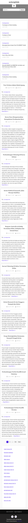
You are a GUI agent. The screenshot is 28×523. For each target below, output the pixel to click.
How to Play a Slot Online (7, 55)
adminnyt (19, 87)
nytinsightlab (14, 2)
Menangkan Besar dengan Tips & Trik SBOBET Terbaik (14, 45)
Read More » (5, 111)
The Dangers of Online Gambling (9, 25)
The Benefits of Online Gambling (9, 76)
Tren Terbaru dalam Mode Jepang (14, 85)
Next (19, 441)
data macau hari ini (8, 462)
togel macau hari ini (9, 469)
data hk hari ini (9, 511)
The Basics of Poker (6, 35)
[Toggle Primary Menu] (14, 5)
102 (15, 441)
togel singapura (18, 511)
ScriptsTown (19, 521)
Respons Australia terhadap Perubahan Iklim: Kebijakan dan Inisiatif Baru (14, 229)
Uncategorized (5, 23)
